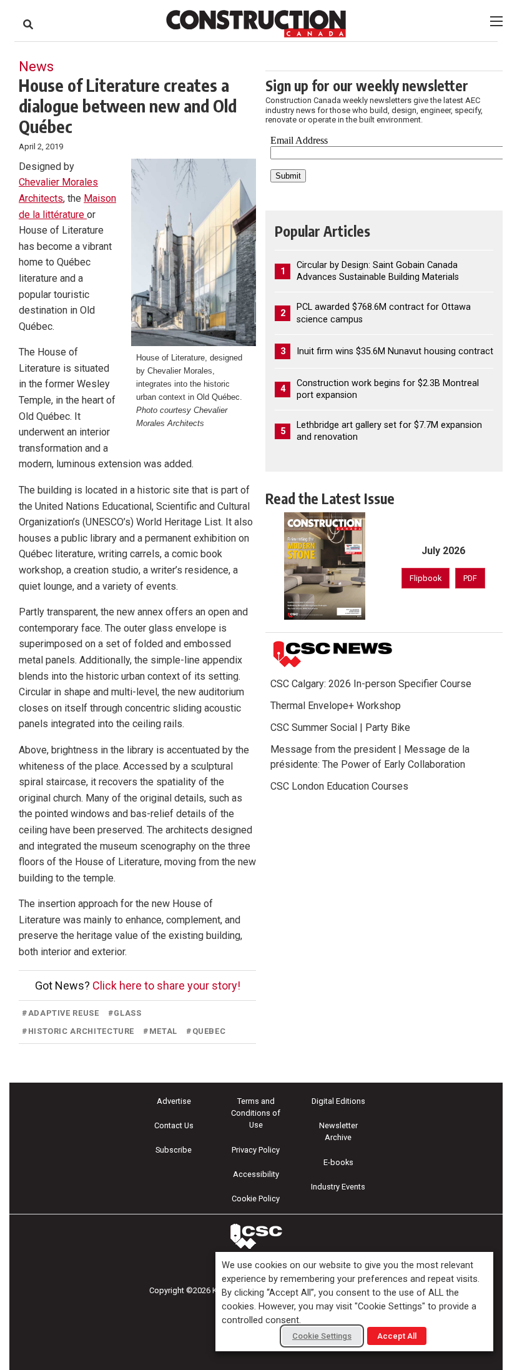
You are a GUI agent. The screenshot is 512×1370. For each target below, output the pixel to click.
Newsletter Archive (338, 1131)
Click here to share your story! (166, 985)
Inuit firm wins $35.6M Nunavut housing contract (395, 351)
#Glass (125, 1013)
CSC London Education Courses (339, 786)
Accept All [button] (396, 1336)
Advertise (174, 1101)
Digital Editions (338, 1101)
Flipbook (425, 578)
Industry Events (338, 1186)
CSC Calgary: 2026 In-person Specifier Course (370, 684)
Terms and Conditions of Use (255, 1112)
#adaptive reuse (60, 1013)
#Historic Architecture (78, 1031)
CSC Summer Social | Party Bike (340, 727)
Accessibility (256, 1174)
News (36, 66)
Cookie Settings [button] (322, 1336)
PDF (470, 578)
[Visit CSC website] (332, 654)
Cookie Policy (256, 1198)
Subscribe (173, 1149)
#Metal (160, 1031)
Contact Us (174, 1125)
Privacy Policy (256, 1149)
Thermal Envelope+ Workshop (335, 706)
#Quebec (205, 1031)
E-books (338, 1162)
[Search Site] (28, 24)
